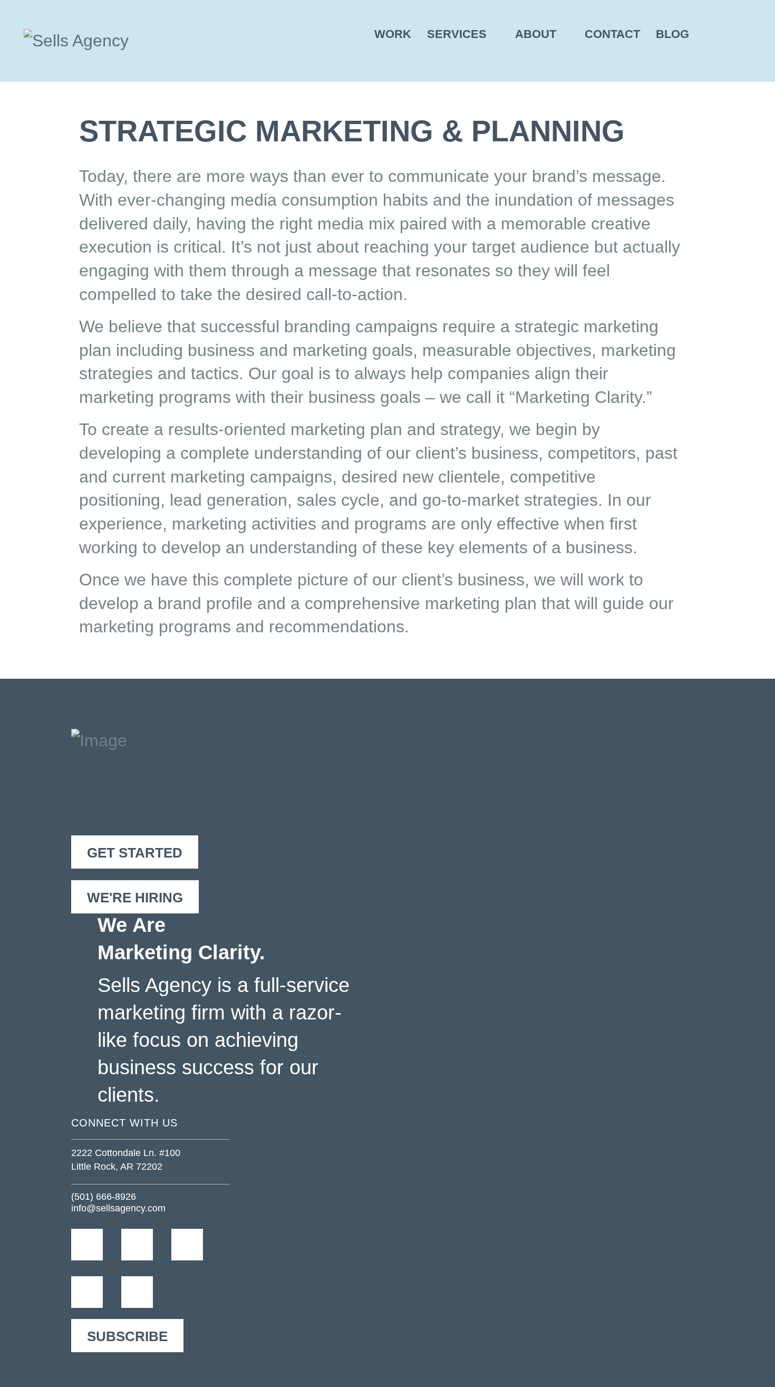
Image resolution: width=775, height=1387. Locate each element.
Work (392, 34)
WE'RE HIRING (135, 898)
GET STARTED (134, 853)
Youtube (96, 1292)
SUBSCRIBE (127, 1336)
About (535, 34)
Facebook (96, 1244)
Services (457, 34)
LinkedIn (196, 1244)
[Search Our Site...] (736, 34)
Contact (612, 34)
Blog (672, 34)
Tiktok (146, 1292)
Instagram (146, 1244)
